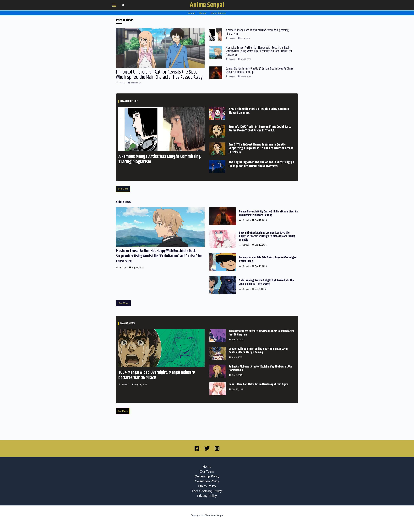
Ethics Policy (207, 486)
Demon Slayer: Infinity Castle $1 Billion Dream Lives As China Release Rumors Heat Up (259, 70)
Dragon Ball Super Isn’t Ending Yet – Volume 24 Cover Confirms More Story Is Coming (258, 351)
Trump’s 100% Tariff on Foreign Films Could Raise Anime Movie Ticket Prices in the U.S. (260, 128)
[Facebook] (197, 448)
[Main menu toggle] (114, 5)
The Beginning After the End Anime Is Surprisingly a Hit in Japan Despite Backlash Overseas (261, 164)
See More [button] (123, 188)
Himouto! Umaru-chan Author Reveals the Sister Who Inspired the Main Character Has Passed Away (159, 74)
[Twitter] (207, 448)
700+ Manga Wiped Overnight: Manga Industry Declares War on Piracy (156, 375)
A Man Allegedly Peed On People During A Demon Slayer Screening (259, 111)
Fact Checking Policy (207, 491)
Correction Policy (207, 481)
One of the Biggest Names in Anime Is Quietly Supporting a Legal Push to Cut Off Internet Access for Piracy (261, 148)
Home (207, 466)
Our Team (207, 471)
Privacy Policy (207, 496)
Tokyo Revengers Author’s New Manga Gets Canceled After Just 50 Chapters (261, 333)
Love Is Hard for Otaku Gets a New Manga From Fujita (258, 384)
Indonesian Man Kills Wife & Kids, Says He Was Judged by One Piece (268, 259)
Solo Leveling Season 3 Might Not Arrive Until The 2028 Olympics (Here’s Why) (266, 282)
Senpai (122, 83)
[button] (123, 5)
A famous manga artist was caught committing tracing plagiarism (257, 32)
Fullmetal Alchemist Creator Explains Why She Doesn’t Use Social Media (260, 368)
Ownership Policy (207, 476)
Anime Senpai (207, 5)
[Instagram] (217, 448)
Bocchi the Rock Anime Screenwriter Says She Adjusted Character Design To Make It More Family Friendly (267, 236)
